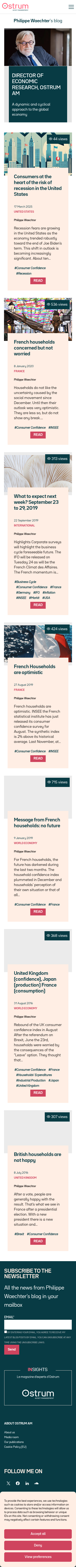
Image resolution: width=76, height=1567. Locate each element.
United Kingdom (28, 1085)
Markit (35, 598)
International (24, 525)
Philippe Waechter (25, 220)
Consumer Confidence (31, 268)
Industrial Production (32, 1080)
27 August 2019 (23, 685)
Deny (38, 1545)
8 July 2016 (21, 1173)
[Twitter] (8, 1483)
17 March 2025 (23, 207)
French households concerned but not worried (34, 348)
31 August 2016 (23, 1003)
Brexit (20, 1234)
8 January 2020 (24, 366)
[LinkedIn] (27, 1483)
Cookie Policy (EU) (15, 1447)
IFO (37, 592)
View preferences (38, 1557)
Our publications (14, 1442)
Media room (11, 1437)
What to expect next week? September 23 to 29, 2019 (36, 502)
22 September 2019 (26, 520)
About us (9, 1432)
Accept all (38, 1534)
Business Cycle (26, 582)
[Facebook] (18, 1483)
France (19, 371)
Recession (24, 273)
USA (47, 598)
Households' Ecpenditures (35, 1075)
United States (24, 212)
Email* (9, 1317)
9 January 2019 (23, 838)
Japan (54, 1080)
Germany (24, 592)
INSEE (54, 427)
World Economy (25, 843)
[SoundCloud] (36, 1483)
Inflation (50, 592)
